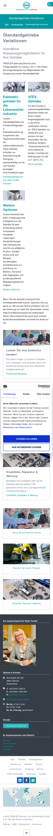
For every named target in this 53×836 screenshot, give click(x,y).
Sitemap (6, 824)
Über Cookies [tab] (43, 394)
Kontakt (42, 773)
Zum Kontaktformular (15, 726)
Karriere (39, 764)
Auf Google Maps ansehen (18, 699)
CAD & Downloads (15, 773)
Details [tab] (26, 394)
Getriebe (6, 740)
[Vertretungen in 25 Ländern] (26, 806)
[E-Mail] (33, 780)
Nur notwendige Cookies (26, 447)
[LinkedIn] (20, 780)
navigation (5, 5)
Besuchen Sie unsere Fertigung (26, 568)
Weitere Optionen (10, 207)
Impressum (37, 824)
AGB (14, 824)
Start (7, 24)
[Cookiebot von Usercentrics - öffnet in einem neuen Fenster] (38, 386)
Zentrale (6, 749)
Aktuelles (28, 764)
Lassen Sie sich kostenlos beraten (26, 532)
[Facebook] (26, 780)
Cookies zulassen (26, 439)
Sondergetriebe (17, 24)
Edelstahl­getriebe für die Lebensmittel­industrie (13, 180)
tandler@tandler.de (17, 694)
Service (40, 769)
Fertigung (29, 769)
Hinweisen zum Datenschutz (17, 427)
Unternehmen (16, 769)
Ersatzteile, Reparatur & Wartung (22, 495)
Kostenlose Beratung (16, 373)
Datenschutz (24, 824)
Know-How (31, 773)
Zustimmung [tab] (9, 394)
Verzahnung (8, 746)
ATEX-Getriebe (34, 98)
